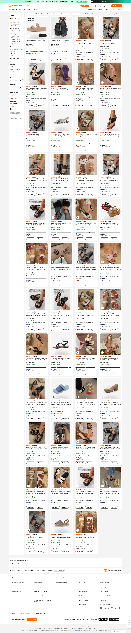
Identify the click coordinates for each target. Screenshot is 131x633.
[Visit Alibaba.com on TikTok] (119, 608)
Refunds (80, 595)
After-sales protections (39, 595)
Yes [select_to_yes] (12, 563)
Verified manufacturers (61, 582)
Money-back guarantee (39, 587)
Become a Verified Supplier (106, 595)
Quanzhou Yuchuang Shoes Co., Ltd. (34, 51)
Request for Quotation (61, 587)
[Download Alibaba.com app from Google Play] (114, 619)
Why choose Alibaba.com (18, 582)
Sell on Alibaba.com (104, 582)
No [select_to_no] (18, 563)
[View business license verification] (79, 630)
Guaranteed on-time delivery (40, 591)
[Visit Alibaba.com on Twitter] (108, 608)
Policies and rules (38, 606)
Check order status (104, 591)
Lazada (65, 626)
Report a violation (82, 604)
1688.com (50, 626)
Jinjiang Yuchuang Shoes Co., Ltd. (59, 51)
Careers (13, 595)
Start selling (103, 587)
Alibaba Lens (17, 619)
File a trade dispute (82, 591)
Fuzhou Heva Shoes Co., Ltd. (57, 411)
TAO (77, 626)
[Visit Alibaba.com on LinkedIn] (105, 608)
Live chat (80, 587)
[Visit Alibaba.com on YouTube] (116, 608)
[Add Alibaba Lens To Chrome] (32, 619)
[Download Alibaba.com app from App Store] (103, 619)
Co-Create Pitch (15, 587)
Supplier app (72, 619)
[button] (80, 6)
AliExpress (43, 626)
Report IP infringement (83, 600)
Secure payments (38, 582)
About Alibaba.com (16, 577)
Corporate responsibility (17, 591)
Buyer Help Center (82, 582)
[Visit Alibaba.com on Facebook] (101, 608)
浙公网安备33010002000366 (90, 630)
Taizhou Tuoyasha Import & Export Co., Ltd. (85, 52)
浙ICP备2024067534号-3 (104, 630)
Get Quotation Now (60, 570)
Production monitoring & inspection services (42, 601)
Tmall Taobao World (58, 626)
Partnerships (103, 600)
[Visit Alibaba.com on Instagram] (112, 608)
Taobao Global (71, 626)
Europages (87, 626)
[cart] (100, 6)
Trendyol (82, 626)
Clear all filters (91, 14)
